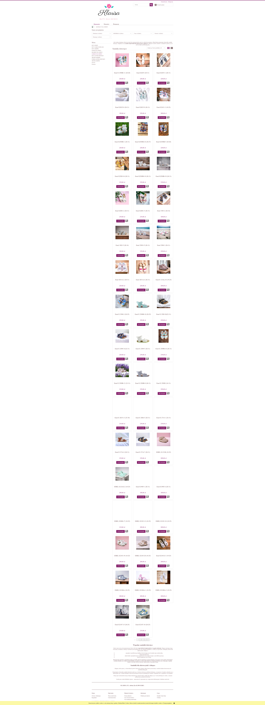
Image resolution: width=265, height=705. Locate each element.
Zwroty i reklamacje (96, 696)
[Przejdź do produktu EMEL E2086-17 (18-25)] (122, 510)
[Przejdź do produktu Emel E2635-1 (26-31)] (163, 62)
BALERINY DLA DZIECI (97, 52)
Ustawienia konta (112, 697)
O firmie (159, 697)
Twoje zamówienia (112, 696)
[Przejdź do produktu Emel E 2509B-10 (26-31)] (163, 337)
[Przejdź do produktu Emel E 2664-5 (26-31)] (142, 406)
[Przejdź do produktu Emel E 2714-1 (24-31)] (163, 406)
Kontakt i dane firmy (161, 696)
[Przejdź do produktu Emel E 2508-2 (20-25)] (122, 303)
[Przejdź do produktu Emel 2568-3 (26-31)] (163, 234)
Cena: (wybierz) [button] (137, 33)
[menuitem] (97, 24)
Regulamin (94, 697)
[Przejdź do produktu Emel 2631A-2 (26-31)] (122, 268)
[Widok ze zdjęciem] (168, 48)
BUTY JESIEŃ (95, 45)
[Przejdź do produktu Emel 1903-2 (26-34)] (163, 199)
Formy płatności (127, 696)
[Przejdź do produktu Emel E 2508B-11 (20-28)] (122, 62)
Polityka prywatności (145, 696)
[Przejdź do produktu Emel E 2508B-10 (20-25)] (142, 303)
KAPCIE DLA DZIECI (96, 50)
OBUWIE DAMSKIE (96, 57)
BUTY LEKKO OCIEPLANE (98, 47)
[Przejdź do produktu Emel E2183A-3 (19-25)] (163, 544)
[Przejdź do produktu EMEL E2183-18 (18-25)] (163, 510)
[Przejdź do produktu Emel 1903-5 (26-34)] (122, 234)
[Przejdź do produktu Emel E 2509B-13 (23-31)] (122, 372)
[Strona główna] (109, 11)
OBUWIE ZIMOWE (96, 60)
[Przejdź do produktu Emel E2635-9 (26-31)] (142, 96)
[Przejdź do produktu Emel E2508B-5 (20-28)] (163, 130)
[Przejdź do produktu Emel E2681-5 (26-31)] (142, 199)
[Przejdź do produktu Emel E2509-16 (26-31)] (122, 165)
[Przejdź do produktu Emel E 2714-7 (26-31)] (142, 441)
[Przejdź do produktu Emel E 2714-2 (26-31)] (122, 441)
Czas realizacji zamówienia (130, 699)
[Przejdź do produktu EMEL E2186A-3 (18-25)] (163, 579)
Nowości (93, 62)
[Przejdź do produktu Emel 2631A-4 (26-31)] (142, 268)
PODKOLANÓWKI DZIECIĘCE (98, 59)
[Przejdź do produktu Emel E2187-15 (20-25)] (122, 613)
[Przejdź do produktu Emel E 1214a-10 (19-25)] (163, 268)
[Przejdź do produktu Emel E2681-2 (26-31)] (122, 199)
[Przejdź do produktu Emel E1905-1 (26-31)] (142, 475)
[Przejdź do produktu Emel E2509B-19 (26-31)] (163, 165)
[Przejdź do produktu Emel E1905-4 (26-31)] (163, 475)
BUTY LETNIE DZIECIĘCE (98, 55)
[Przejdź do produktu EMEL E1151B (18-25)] (163, 441)
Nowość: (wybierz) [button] (159, 33)
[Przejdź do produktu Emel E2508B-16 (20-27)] (142, 130)
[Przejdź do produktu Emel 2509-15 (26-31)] (142, 234)
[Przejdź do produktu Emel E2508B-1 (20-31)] (122, 130)
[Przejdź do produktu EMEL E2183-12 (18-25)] (142, 510)
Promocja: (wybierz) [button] (97, 37)
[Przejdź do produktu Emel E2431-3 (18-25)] (163, 96)
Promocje (94, 64)
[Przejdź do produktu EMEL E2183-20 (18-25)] (142, 544)
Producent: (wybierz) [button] (97, 33)
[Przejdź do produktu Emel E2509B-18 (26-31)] (142, 165)
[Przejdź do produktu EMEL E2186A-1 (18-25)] (142, 579)
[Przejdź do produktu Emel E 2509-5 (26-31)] (142, 337)
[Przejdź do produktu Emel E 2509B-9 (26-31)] (142, 372)
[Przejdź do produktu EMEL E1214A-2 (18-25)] (122, 475)
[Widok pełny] (172, 48)
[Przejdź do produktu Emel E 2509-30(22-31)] (163, 303)
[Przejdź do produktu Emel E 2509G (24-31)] (163, 372)
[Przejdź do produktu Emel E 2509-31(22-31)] (122, 337)
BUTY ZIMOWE (95, 48)
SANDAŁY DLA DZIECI (97, 54)
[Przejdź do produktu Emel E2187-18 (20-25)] (142, 613)
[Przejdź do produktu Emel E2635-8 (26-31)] (122, 96)
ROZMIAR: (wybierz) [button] (118, 33)
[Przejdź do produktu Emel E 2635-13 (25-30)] (122, 406)
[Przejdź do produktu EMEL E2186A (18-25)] (122, 579)
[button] (126, 83)
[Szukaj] (151, 4)
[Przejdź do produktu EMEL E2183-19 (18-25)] (122, 544)
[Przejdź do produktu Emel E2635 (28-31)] (142, 62)
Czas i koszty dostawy (129, 697)
